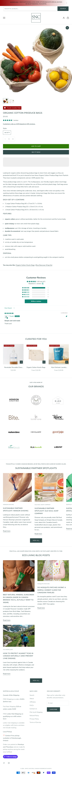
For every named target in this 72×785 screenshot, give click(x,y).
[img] (9, 313)
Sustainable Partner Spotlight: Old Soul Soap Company (46, 510)
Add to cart (36, 146)
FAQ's (32, 705)
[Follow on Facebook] (4, 763)
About (32, 699)
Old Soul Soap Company (42, 504)
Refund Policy (34, 716)
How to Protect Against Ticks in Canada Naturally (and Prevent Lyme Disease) (18, 655)
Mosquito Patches (43, 583)
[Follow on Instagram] (9, 763)
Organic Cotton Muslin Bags (25, 265)
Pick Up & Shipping (36, 712)
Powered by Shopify (45, 768)
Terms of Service (35, 722)
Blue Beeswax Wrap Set (44, 265)
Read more (6, 531)
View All (36, 680)
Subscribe (53, 709)
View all (36, 540)
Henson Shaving (8, 504)
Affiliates (33, 702)
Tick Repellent (8, 649)
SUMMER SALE (14, 2)
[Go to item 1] (5, 100)
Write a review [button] (36, 301)
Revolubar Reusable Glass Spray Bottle (13, 367)
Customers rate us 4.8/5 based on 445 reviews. (19, 124)
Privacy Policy (34, 719)
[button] (7, 120)
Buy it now (36, 152)
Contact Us (33, 709)
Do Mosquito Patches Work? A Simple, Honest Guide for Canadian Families (51, 589)
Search (63, 9)
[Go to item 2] (11, 100)
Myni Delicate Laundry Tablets (58, 367)
